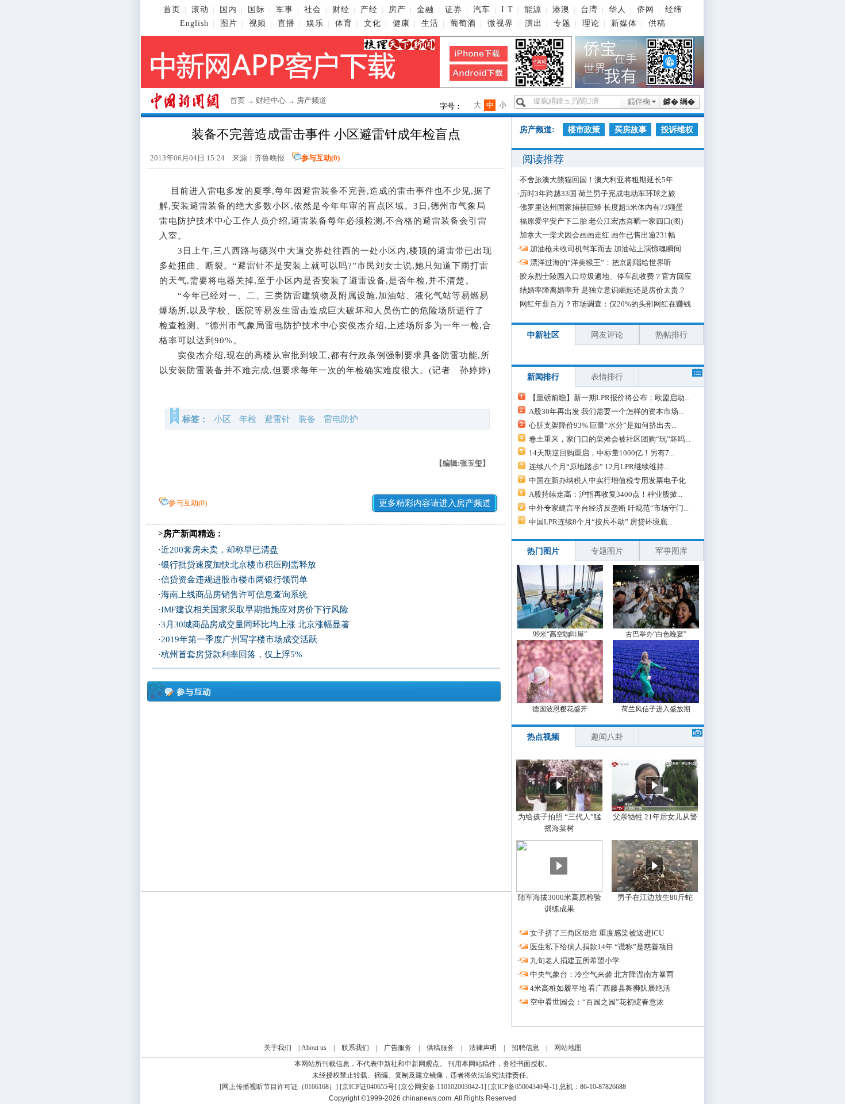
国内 (228, 9)
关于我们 (277, 1048)
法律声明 (483, 1048)
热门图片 (543, 551)
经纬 (673, 9)
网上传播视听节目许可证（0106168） (279, 1087)
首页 (171, 9)
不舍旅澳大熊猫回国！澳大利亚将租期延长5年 (596, 179)
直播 (286, 23)
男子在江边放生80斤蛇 (655, 897)
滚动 (200, 9)
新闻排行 (543, 377)
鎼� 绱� (679, 101)
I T (507, 9)
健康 (401, 23)
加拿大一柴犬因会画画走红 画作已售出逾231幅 (597, 235)
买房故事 (630, 129)
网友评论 (607, 335)
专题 (562, 23)
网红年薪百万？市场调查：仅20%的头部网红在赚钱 (605, 304)
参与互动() (320, 158)
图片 (228, 23)
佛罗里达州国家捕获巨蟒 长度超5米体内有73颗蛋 (601, 207)
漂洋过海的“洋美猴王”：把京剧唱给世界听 (600, 262)
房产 (397, 9)
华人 (617, 9)
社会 (312, 9)
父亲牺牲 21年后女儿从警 (655, 816)
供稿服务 (440, 1048)
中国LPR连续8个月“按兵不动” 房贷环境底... (601, 522)
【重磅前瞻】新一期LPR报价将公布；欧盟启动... (609, 397)
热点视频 (543, 737)
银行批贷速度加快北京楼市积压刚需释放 (238, 564)
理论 (591, 23)
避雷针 (277, 419)
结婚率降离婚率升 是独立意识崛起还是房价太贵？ (603, 290)
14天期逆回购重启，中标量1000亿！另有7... (601, 452)
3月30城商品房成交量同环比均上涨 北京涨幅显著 (255, 624)
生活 (430, 23)
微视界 (500, 23)
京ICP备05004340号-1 (522, 1087)
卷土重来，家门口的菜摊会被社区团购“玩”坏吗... (609, 439)
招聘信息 (525, 1048)
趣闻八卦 (607, 737)
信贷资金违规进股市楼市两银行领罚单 (234, 579)
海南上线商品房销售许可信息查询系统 (234, 594)
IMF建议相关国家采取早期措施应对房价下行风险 (254, 609)
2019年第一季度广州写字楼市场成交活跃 (239, 639)
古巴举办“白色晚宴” (655, 634)
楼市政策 (584, 129)
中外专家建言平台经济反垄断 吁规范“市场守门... (609, 508)
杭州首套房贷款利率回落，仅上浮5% (231, 654)
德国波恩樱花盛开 (559, 709)
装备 (307, 419)
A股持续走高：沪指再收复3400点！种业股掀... (605, 494)
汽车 (481, 9)
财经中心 (271, 100)
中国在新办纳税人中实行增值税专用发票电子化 (607, 480)
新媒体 (624, 23)
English (194, 23)
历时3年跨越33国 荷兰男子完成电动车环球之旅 (597, 193)
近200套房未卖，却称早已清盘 (219, 549)
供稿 (657, 23)
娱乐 (315, 23)
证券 (453, 9)
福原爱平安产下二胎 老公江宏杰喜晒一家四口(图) (601, 221)
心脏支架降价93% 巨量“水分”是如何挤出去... (603, 425)
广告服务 (398, 1048)
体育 (343, 23)
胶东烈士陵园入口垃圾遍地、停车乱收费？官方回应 (606, 276)
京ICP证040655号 (368, 1087)
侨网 (645, 9)
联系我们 (355, 1048)
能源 (532, 9)
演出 (533, 23)
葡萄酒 (463, 23)
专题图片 (607, 551)
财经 (340, 9)
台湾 (589, 9)
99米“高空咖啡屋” (560, 634)
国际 (256, 9)
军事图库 (671, 551)
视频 (257, 23)
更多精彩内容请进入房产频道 (435, 503)
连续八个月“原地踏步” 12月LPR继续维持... (599, 466)
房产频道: (537, 129)
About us (314, 1048)
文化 (372, 23)
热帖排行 (671, 335)
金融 (425, 9)
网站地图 (568, 1048)
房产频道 (312, 100)
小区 (222, 419)
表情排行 (607, 377)
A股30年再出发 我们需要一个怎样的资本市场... (606, 411)
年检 (247, 419)
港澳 (561, 9)
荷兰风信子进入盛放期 (655, 709)
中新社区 (543, 335)
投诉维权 (677, 129)
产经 (369, 9)
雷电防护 (341, 419)
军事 (284, 9)
